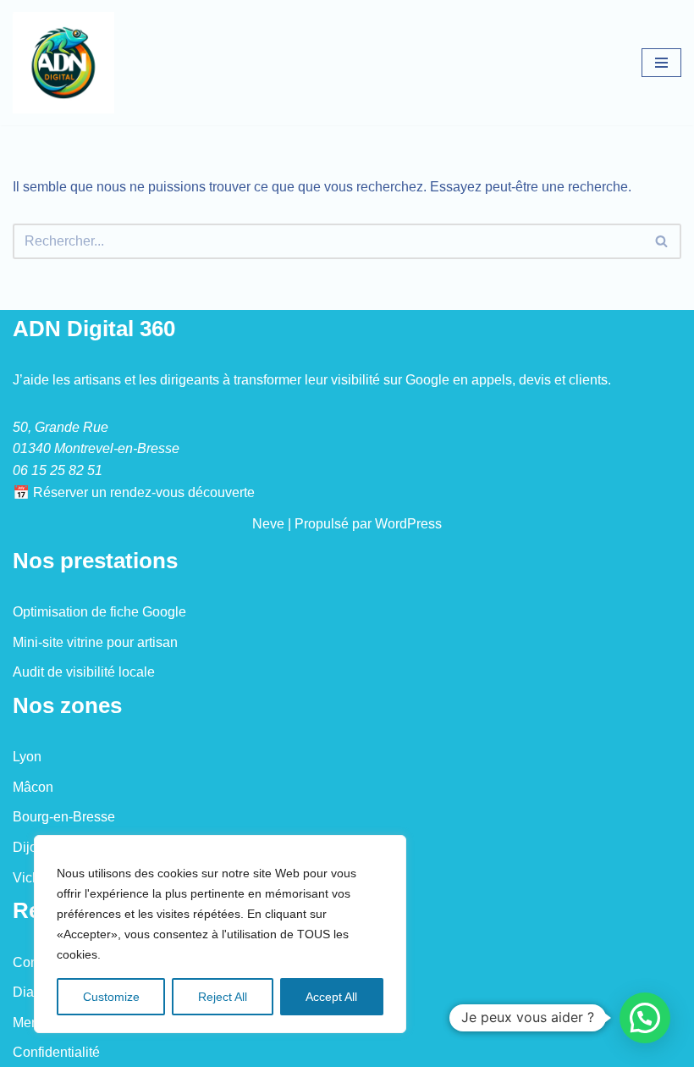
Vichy (30, 878)
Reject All (222, 996)
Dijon (29, 847)
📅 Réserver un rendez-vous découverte (134, 492)
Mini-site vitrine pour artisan (95, 642)
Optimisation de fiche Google (99, 612)
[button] (645, 1017)
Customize (111, 996)
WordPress (408, 524)
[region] (220, 934)
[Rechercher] (662, 241)
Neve (268, 524)
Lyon (27, 756)
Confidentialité (56, 1052)
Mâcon (33, 787)
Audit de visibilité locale (84, 672)
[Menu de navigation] (661, 62)
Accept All (331, 996)
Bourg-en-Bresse (64, 817)
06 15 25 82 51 (57, 470)
